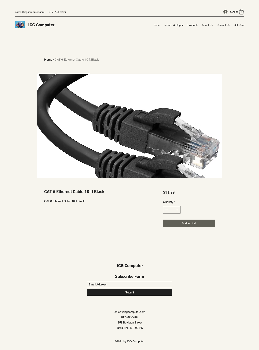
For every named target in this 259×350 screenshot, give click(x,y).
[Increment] (177, 209)
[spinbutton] (172, 209)
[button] (241, 12)
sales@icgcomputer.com (30, 11)
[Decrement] (166, 209)
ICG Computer (41, 25)
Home (48, 59)
